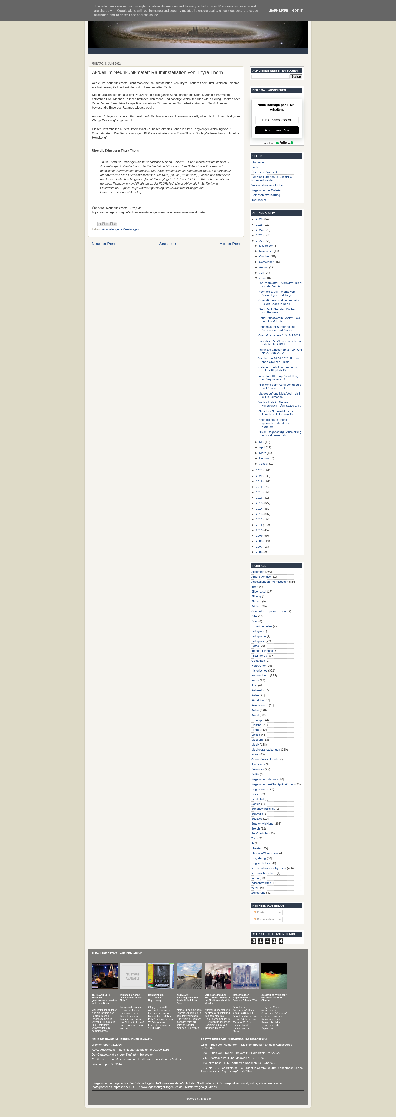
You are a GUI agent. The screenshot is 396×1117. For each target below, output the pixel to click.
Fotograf (257, 631)
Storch (255, 828)
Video (255, 878)
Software (257, 813)
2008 (259, 541)
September (267, 261)
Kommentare (265, 919)
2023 (259, 235)
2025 (259, 224)
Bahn (254, 586)
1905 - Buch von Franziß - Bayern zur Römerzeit (233, 1053)
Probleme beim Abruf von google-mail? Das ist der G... (280, 386)
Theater (256, 848)
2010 (259, 530)
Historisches (259, 670)
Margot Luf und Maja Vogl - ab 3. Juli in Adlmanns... (279, 395)
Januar (264, 463)
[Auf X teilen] (107, 224)
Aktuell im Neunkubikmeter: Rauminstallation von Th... (277, 413)
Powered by (266, 142)
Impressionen (260, 675)
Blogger (206, 1098)
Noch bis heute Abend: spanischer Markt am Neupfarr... (273, 423)
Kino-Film (257, 700)
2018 (259, 486)
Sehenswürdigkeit (263, 808)
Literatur (256, 729)
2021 (259, 470)
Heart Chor (258, 665)
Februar (265, 458)
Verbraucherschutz (263, 873)
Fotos (255, 645)
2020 (259, 476)
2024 (259, 230)
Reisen (255, 794)
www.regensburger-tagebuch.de (162, 1087)
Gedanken (258, 660)
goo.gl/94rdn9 (207, 1087)
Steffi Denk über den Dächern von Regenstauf (277, 311)
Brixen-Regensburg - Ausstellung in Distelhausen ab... (279, 433)
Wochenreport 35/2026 (107, 1044)
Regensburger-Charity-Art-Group (273, 784)
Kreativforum (259, 705)
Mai (262, 442)
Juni (262, 278)
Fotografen (258, 636)
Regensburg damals (264, 779)
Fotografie (258, 641)
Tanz (254, 838)
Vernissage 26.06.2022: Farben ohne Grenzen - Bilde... (279, 360)
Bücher (256, 606)
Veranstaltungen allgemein (268, 868)
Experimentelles (261, 626)
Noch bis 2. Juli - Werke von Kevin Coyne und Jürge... (276, 293)
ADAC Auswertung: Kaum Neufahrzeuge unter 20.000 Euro (130, 1049)
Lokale (255, 734)
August (264, 267)
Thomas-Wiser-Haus (264, 853)
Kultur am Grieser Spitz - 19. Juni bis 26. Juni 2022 (280, 351)
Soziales (256, 818)
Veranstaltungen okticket (267, 185)
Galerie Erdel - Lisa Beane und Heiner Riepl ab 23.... (278, 369)
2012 (259, 519)
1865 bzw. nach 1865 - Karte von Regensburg (231, 1062)
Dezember (266, 245)
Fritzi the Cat (259, 655)
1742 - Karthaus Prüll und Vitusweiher (225, 1057)
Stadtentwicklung (262, 823)
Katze (255, 695)
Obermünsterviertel (264, 759)
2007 (259, 546)
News (255, 754)
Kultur (255, 710)
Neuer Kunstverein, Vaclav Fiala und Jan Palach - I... (279, 319)
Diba (254, 616)
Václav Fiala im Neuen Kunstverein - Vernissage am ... (280, 404)
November (266, 251)
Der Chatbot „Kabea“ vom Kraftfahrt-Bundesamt (123, 1054)
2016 (259, 497)
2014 (259, 508)
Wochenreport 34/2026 (107, 1064)
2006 (259, 552)
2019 (259, 481)
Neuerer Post (103, 244)
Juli (261, 272)
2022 (259, 241)
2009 (259, 535)
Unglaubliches (260, 863)
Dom (254, 621)
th (252, 843)
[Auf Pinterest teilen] (115, 224)
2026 (259, 219)
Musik (255, 744)
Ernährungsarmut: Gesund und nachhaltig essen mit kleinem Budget (136, 1059)
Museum (257, 739)
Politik (255, 774)
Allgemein (257, 571)
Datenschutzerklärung (265, 195)
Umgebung (258, 858)
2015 (259, 503)
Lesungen (257, 720)
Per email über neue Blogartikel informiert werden (271, 178)
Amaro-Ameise (261, 576)
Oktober (265, 256)
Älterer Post (230, 244)
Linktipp (256, 724)
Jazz (254, 685)
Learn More (278, 10)
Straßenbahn (260, 833)
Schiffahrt (257, 799)
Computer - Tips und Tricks (269, 611)
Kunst (255, 715)
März (263, 453)
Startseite (167, 244)
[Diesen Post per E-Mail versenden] (99, 224)
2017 (259, 492)
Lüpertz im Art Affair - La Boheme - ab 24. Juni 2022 (280, 342)
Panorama (258, 764)
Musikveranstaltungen (265, 749)
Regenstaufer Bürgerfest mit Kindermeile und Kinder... (276, 328)
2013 (259, 514)
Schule (255, 803)
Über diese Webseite (265, 172)
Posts (260, 912)
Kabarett (257, 690)
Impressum (258, 199)
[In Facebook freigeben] (111, 224)
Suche (255, 167)
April (262, 447)
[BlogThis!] (103, 224)
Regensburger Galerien (266, 190)
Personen (257, 769)
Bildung (256, 596)
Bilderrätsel (258, 591)
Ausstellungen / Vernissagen (120, 229)
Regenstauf (258, 789)
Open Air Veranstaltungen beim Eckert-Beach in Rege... (278, 302)
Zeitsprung (258, 892)
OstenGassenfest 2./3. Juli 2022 (279, 335)
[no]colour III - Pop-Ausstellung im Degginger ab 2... (278, 378)
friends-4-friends (262, 650)
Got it (297, 10)
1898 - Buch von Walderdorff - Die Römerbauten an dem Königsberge (246, 1044)
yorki (254, 887)
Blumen (256, 601)
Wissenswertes (261, 882)
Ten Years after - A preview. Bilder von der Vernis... (280, 284)
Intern (255, 680)
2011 (259, 525)
